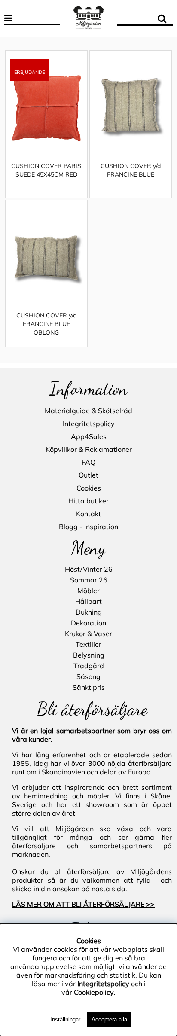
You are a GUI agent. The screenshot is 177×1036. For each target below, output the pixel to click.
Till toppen (21, 45)
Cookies (88, 488)
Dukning (89, 612)
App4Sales (89, 436)
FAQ (88, 462)
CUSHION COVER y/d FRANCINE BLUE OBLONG (46, 323)
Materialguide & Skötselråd (88, 410)
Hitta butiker (88, 501)
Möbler (88, 590)
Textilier (88, 644)
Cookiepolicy (94, 992)
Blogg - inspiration (88, 526)
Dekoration (88, 623)
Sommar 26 (88, 580)
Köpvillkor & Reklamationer (89, 449)
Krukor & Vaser (88, 633)
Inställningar (65, 1019)
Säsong (88, 676)
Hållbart (88, 601)
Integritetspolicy (89, 423)
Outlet (88, 475)
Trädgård (88, 665)
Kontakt (88, 513)
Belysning (88, 655)
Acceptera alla (109, 1019)
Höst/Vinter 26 (89, 569)
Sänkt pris (89, 687)
